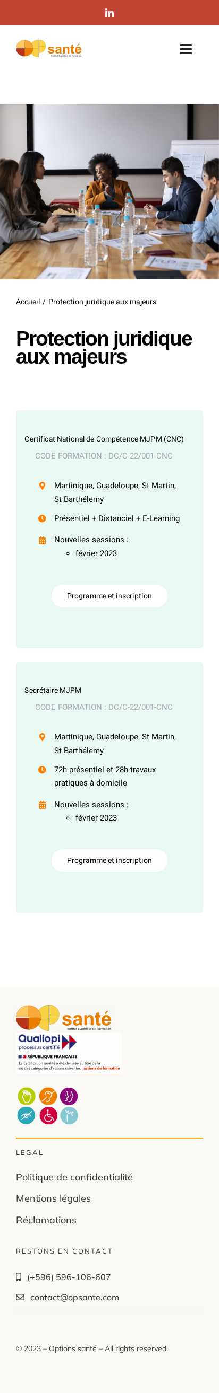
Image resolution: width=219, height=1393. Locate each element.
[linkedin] (109, 12)
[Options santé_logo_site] (49, 44)
